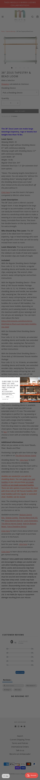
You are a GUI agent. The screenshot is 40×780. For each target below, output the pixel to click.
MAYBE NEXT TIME (5, 399)
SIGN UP (7, 396)
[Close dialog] (39, 378)
